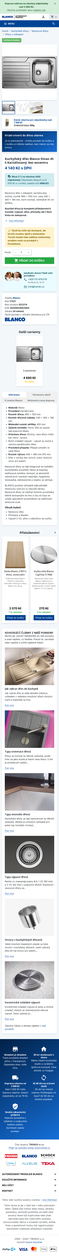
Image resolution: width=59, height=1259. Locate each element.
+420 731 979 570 (37, 279)
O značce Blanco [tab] (14, 400)
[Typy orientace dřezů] (29, 729)
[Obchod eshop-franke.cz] (11, 1156)
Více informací (16, 220)
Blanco (16, 297)
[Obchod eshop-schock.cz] (47, 1156)
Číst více (9, 705)
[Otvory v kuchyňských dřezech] (29, 917)
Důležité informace (14, 1179)
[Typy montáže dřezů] (29, 792)
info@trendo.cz (36, 286)
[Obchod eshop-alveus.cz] (29, 1163)
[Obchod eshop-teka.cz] (47, 1163)
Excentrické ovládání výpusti (22, 1002)
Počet (8, 252)
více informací (49, 1199)
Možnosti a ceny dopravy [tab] (41, 400)
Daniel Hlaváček (34, 1242)
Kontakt (7, 1190)
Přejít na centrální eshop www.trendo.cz (29, 1147)
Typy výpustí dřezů (16, 877)
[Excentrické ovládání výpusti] (29, 980)
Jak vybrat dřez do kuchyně (21, 688)
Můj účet (8, 1185)
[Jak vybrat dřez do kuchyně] (29, 666)
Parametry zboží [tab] (41, 394)
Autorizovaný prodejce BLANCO (22, 1174)
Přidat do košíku (29, 261)
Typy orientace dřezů (18, 751)
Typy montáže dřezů (17, 814)
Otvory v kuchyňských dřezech (23, 939)
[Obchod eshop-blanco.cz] (29, 1156)
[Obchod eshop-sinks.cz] (11, 1163)
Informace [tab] (14, 394)
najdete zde (39, 10)
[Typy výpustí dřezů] (29, 854)
